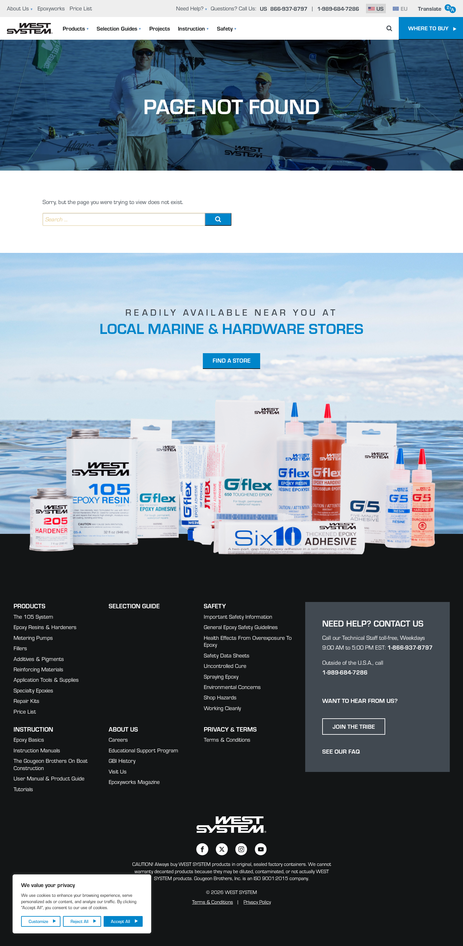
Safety (225, 28)
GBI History (122, 760)
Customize (38, 921)
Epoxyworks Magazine (134, 781)
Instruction (191, 28)
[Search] (218, 219)
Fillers (20, 648)
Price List (81, 8)
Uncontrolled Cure (225, 665)
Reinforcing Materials (38, 669)
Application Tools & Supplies (46, 679)
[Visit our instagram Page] (241, 849)
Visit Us (118, 771)
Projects (159, 28)
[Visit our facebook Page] (202, 849)
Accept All (120, 921)
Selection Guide (134, 605)
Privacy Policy (257, 902)
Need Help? (189, 8)
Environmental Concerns (232, 687)
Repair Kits (26, 700)
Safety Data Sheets (226, 655)
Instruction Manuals (37, 750)
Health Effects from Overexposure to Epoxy (248, 641)
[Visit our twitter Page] (222, 849)
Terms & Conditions (227, 739)
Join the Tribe (354, 726)
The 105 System (33, 616)
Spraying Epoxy (221, 676)
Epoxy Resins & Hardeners (45, 627)
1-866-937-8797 (410, 647)
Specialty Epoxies (33, 690)
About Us (18, 8)
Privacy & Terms (230, 729)
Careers (118, 739)
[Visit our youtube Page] (261, 849)
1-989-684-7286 (345, 672)
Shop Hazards (220, 697)
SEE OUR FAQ (341, 751)
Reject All (80, 921)
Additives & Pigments (39, 659)
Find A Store (231, 360)
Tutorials (23, 789)
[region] (82, 903)
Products (74, 28)
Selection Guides (117, 28)
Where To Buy (428, 28)
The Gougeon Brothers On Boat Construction (51, 764)
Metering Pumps (33, 637)
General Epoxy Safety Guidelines (241, 627)
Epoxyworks (51, 8)
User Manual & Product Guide (49, 778)
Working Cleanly (222, 708)
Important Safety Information (238, 616)
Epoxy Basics (29, 739)
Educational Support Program (143, 750)
